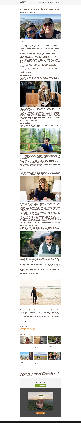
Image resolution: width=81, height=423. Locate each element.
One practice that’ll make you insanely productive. (53, 346)
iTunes (26, 42)
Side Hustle (31, 12)
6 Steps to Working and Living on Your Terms (27, 329)
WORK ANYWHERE (56, 2)
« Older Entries (22, 369)
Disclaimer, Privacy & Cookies (30, 421)
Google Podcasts (31, 42)
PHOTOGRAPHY (47, 2)
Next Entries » (58, 369)
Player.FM (42, 42)
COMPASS (51, 2)
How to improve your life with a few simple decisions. (54, 362)
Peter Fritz (22, 12)
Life (29, 12)
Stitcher (35, 42)
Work (34, 12)
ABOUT (40, 2)
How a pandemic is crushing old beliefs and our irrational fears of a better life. (33, 330)
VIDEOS (43, 2)
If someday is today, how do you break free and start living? (26, 362)
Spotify (39, 42)
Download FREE (40, 413)
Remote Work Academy (40, 385)
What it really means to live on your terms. (27, 328)
